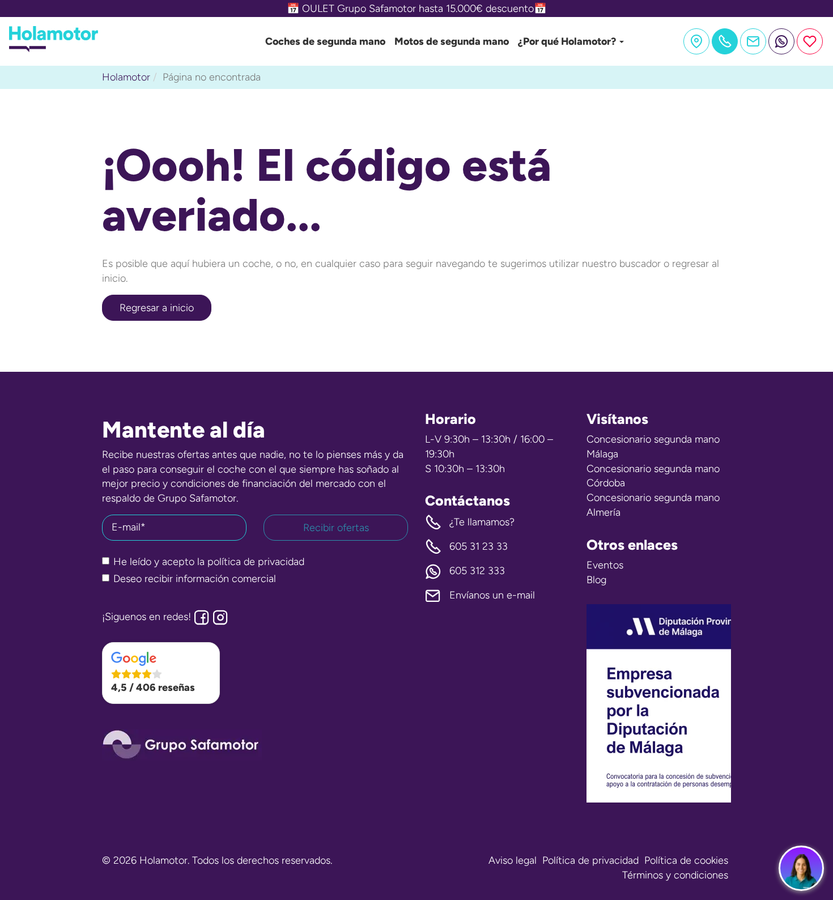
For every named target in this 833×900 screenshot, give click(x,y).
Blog (596, 580)
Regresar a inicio (157, 308)
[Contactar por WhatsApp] (781, 41)
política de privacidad (255, 561)
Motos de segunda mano (451, 41)
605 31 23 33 (478, 546)
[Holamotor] (53, 49)
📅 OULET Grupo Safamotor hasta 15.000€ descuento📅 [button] (416, 8)
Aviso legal (512, 860)
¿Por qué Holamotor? (568, 41)
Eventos (604, 565)
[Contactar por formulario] (753, 41)
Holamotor (126, 77)
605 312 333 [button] (477, 570)
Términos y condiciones (675, 875)
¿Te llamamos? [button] (482, 522)
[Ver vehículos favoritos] (810, 41)
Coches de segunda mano (325, 41)
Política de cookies (686, 860)
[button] (161, 673)
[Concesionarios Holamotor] (696, 41)
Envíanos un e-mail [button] (492, 595)
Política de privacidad (590, 860)
